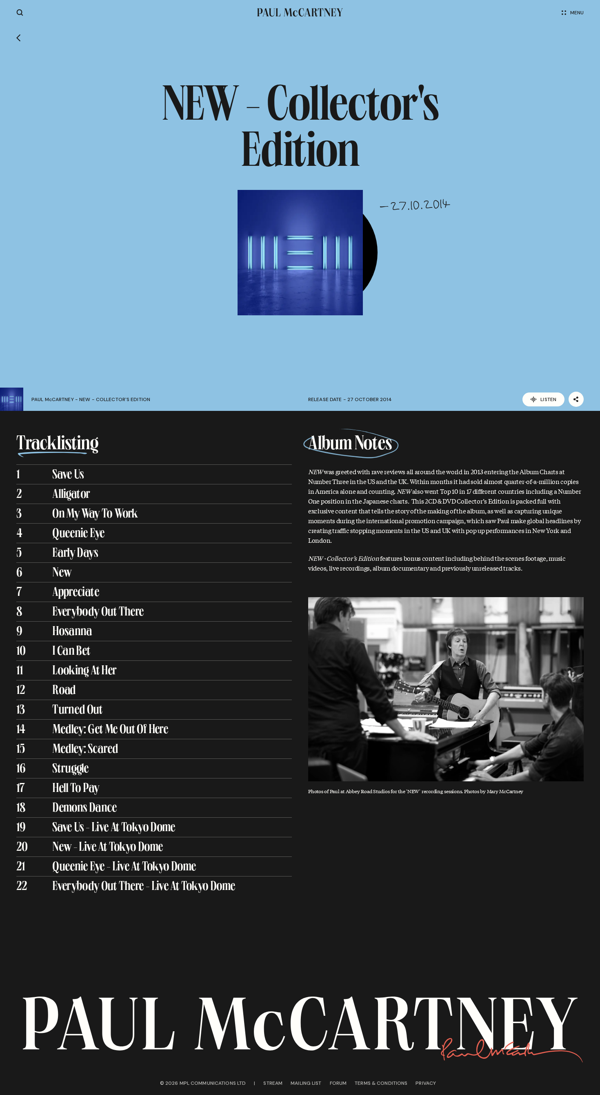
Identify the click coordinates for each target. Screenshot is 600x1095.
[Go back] (18, 38)
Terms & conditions (381, 1083)
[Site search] (19, 12)
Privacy (426, 1083)
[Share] (576, 399)
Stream (272, 1083)
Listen (548, 399)
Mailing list (306, 1083)
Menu (577, 12)
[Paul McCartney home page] (299, 12)
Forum (338, 1083)
